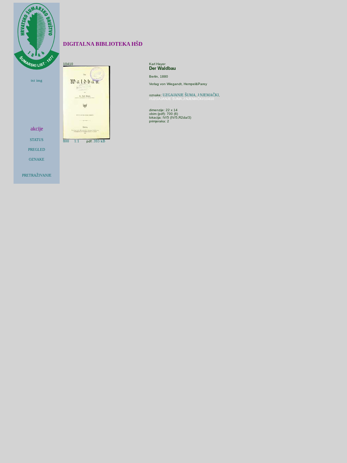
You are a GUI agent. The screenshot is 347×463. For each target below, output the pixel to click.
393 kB (99, 141)
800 (66, 141)
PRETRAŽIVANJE (37, 175)
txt (33, 80)
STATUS (36, 140)
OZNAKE (36, 159)
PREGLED (36, 150)
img (39, 80)
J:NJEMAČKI (208, 95)
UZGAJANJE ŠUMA (179, 95)
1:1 (76, 141)
